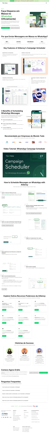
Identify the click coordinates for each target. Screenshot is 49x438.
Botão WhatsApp (33, 411)
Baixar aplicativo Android (34, 414)
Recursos (14, 411)
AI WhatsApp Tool (15, 420)
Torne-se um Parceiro (16, 416)
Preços (14, 414)
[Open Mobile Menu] (46, 3)
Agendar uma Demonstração (17, 415)
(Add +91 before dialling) (25, 431)
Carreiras (25, 417)
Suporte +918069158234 (25, 430)
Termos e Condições (16, 430)
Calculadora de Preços (34, 417)
